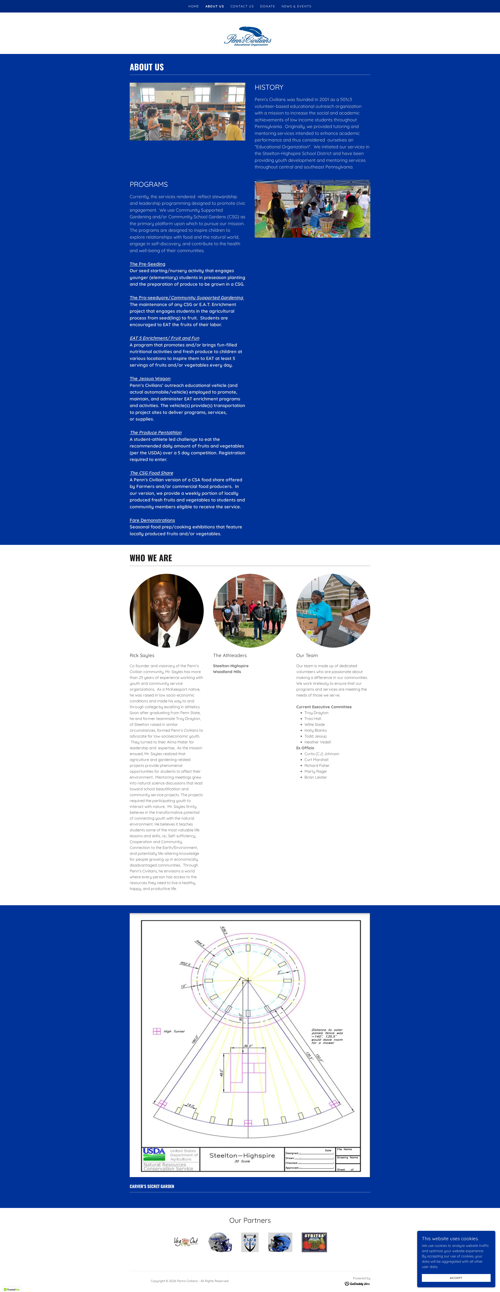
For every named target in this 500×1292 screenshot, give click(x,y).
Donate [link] (267, 6)
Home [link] (193, 6)
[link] (357, 1283)
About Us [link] (214, 6)
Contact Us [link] (242, 6)
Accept (456, 1278)
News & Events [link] (297, 6)
